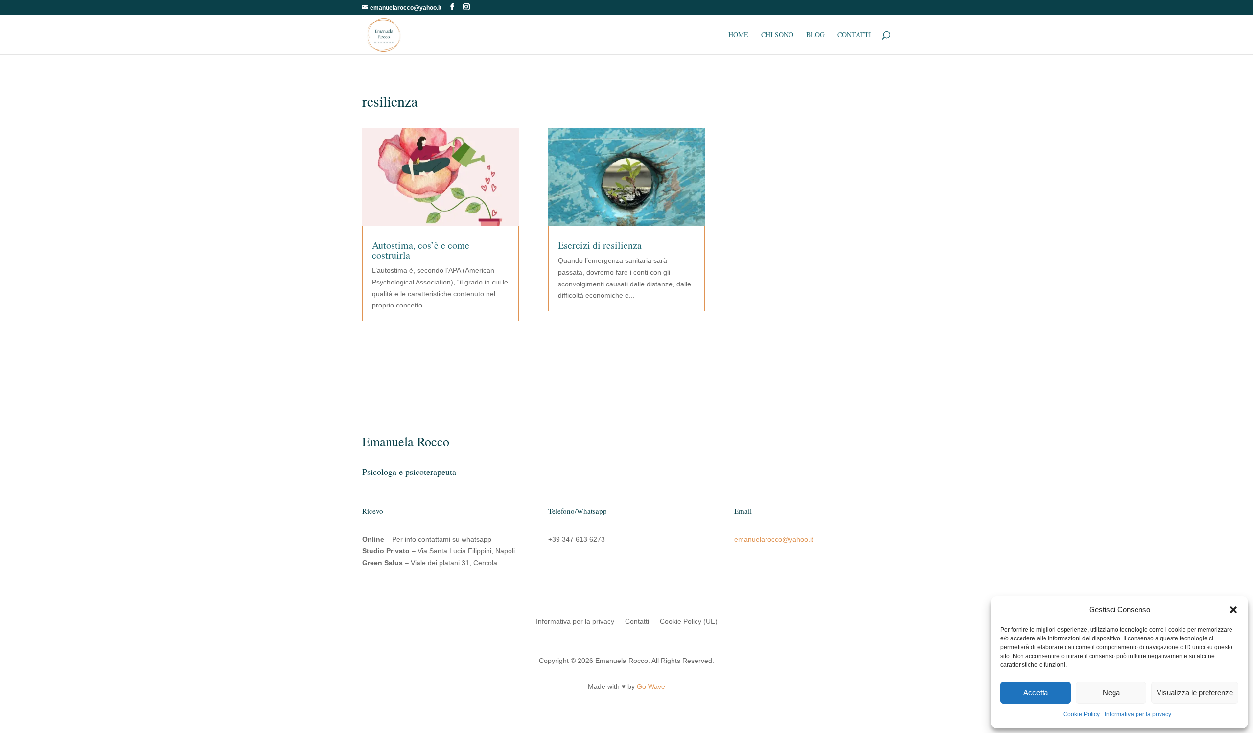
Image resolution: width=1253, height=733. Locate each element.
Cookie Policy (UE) (689, 621)
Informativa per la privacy (1138, 714)
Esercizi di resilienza (600, 245)
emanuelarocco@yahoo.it (773, 539)
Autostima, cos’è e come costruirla (420, 249)
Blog (815, 35)
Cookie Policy (1081, 714)
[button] (1233, 610)
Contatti (854, 35)
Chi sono (777, 35)
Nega (1111, 692)
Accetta (1035, 692)
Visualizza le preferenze (1195, 692)
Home (738, 35)
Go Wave (651, 686)
